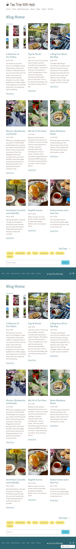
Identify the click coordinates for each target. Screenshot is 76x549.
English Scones (35, 210)
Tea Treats (59, 253)
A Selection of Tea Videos (12, 55)
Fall (29, 253)
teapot (9, 256)
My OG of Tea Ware (37, 131)
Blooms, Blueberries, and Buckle (16, 132)
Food (35, 253)
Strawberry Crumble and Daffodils (15, 211)
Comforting (20, 253)
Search (65, 262)
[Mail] (70, 273)
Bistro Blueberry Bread (57, 132)
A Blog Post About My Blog (58, 55)
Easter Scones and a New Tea (59, 211)
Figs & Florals (34, 54)
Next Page (64, 248)
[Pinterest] (73, 273)
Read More (10, 94)
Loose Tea (44, 253)
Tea (52, 253)
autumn (10, 253)
